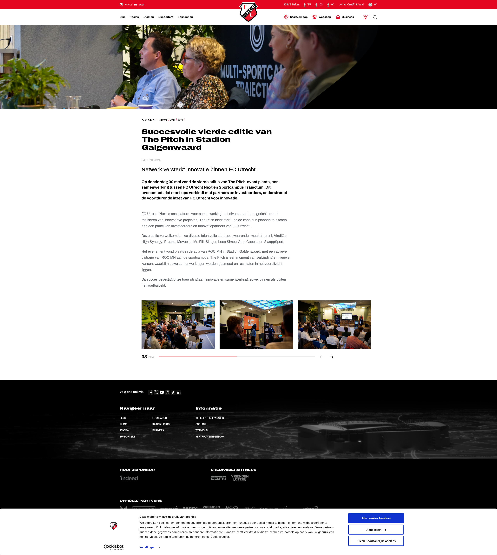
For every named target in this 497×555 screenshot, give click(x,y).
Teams (124, 424)
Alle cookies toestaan (376, 518)
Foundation (159, 418)
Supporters (127, 436)
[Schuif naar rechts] (332, 357)
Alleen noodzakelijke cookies (376, 541)
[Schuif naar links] (322, 357)
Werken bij (202, 430)
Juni (180, 119)
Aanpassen (373, 529)
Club (123, 418)
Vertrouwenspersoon (209, 436)
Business (158, 430)
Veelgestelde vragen (209, 418)
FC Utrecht (149, 119)
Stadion (124, 430)
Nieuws (162, 119)
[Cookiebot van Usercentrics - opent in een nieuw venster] (114, 547)
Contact (200, 424)
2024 (172, 119)
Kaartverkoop (161, 424)
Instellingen (147, 547)
